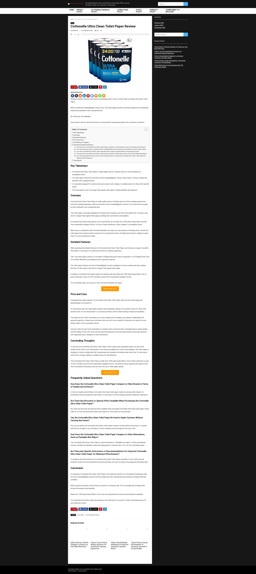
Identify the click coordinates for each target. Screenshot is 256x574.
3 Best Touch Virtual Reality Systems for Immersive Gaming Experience (99, 546)
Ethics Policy (139, 11)
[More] (104, 95)
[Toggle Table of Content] (145, 129)
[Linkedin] (84, 95)
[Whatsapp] (100, 95)
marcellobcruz (74, 30)
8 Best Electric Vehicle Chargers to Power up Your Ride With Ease (79, 545)
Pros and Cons (78, 140)
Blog (72, 23)
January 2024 (158, 25)
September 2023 (159, 28)
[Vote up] (78, 34)
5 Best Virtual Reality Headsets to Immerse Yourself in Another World (119, 546)
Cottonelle (80, 515)
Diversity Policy (154, 11)
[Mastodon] (92, 95)
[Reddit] (80, 95)
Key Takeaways (78, 132)
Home (71, 10)
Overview (76, 135)
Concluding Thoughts (81, 142)
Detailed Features (79, 137)
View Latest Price (110, 289)
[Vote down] (75, 34)
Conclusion (77, 160)
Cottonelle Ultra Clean (92, 515)
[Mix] (96, 95)
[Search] (186, 4)
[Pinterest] (88, 95)
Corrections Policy (122, 11)
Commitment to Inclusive (173, 11)
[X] (76, 95)
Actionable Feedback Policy (100, 11)
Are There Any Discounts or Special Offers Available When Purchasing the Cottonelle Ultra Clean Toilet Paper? (111, 149)
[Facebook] (72, 95)
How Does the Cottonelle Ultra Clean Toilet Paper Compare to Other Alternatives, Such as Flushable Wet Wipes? (112, 153)
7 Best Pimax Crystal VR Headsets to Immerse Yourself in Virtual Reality (139, 546)
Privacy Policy (80, 11)
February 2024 (159, 23)
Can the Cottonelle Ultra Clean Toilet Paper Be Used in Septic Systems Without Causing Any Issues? (108, 151)
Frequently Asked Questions (83, 145)
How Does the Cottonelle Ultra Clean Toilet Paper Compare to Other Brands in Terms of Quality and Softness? (111, 147)
